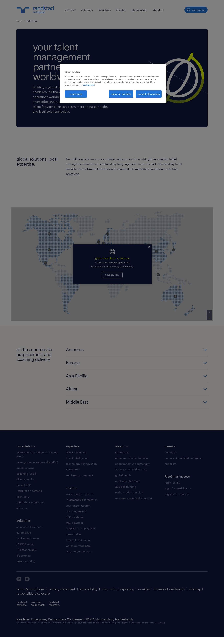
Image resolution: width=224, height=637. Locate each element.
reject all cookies (121, 93)
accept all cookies (149, 93)
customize (75, 93)
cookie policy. (89, 85)
